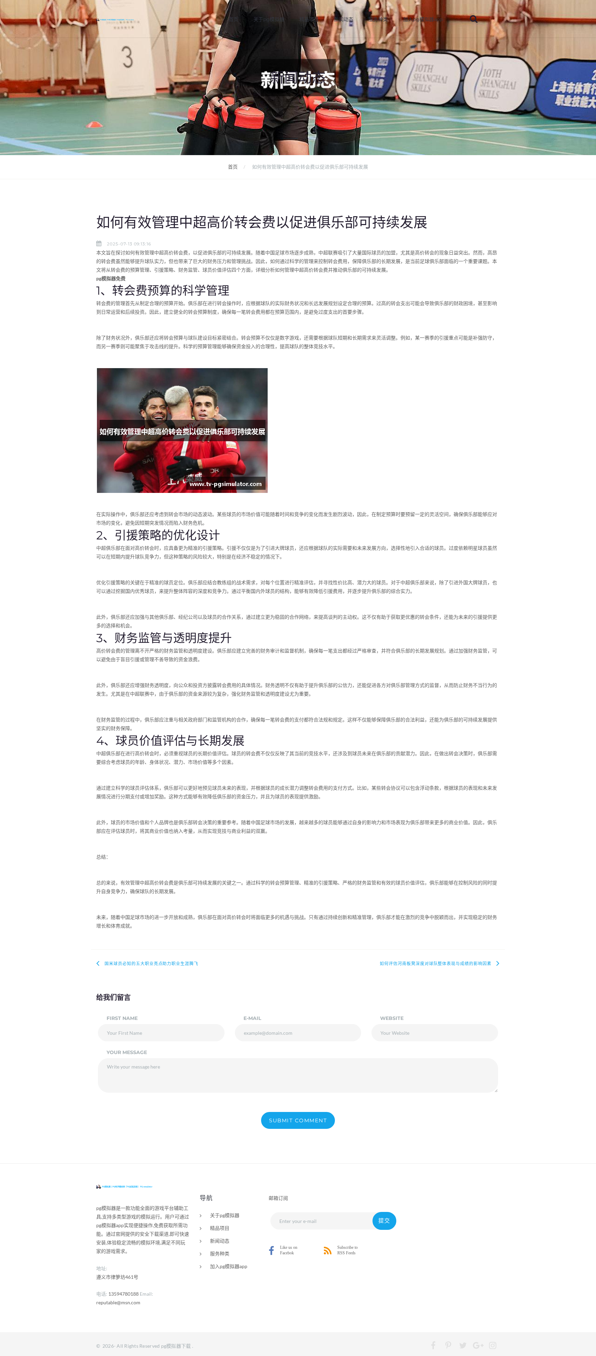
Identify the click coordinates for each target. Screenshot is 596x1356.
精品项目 (309, 19)
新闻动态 (343, 19)
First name (122, 1018)
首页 (233, 19)
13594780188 (123, 1294)
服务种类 (378, 19)
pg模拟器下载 (176, 1346)
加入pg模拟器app (423, 19)
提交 (384, 1220)
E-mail (252, 1018)
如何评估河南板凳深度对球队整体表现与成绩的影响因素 (435, 963)
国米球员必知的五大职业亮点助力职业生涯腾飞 (151, 963)
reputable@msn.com (118, 1302)
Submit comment (298, 1120)
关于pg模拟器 (269, 19)
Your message (127, 1052)
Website (392, 1018)
